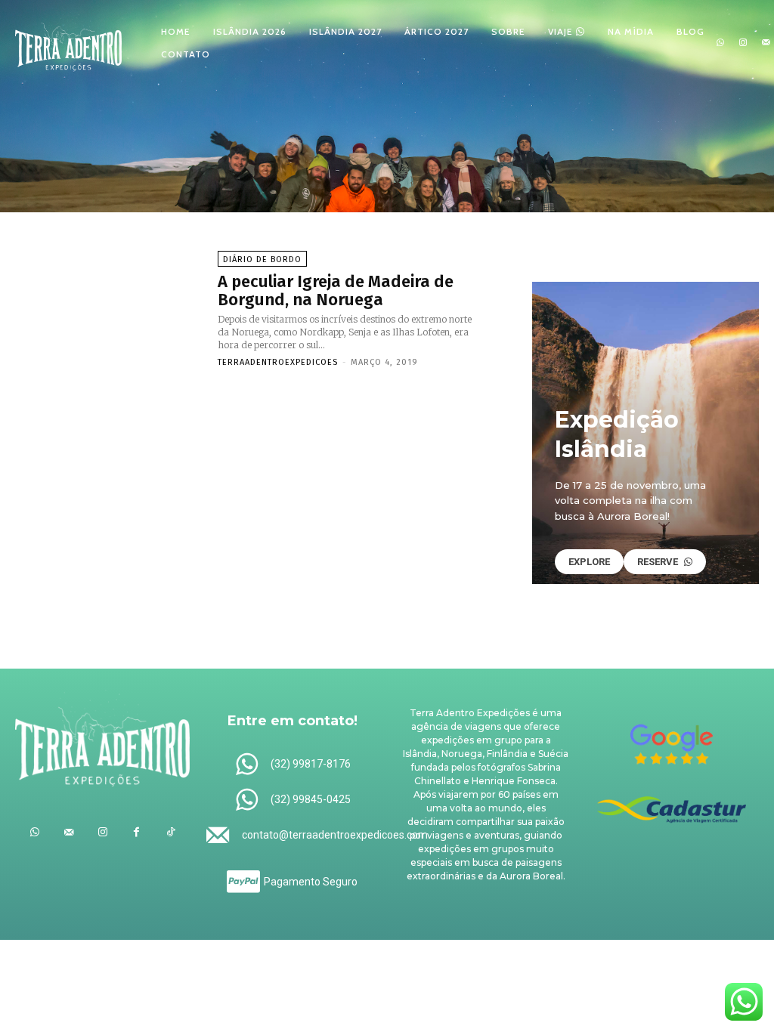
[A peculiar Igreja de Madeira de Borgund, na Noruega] (109, 308)
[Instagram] (743, 43)
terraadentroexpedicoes (278, 362)
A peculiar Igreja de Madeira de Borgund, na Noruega (336, 290)
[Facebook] (136, 832)
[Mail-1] (766, 43)
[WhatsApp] (720, 43)
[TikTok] (170, 832)
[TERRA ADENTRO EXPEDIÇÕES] (68, 41)
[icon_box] (292, 765)
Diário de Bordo (262, 259)
